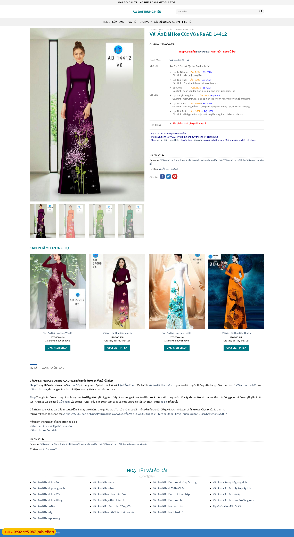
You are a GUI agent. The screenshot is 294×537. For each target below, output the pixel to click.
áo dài (164, 401)
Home (106, 22)
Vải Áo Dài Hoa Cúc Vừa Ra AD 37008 (123, 332)
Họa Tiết (132, 22)
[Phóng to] (34, 197)
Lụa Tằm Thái (126, 384)
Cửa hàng (118, 22)
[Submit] (261, 11)
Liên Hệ (186, 22)
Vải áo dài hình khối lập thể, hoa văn (51, 426)
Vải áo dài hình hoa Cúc (47, 494)
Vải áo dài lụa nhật (191, 160)
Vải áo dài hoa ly (42, 512)
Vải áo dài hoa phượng (46, 518)
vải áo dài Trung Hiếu (168, 139)
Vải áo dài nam (38, 389)
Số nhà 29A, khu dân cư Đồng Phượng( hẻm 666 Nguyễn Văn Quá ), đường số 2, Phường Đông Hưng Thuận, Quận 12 (131, 413)
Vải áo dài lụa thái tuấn (234, 160)
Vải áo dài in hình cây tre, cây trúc (232, 488)
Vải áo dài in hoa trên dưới (168, 512)
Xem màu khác (57, 348)
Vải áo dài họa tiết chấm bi (108, 500)
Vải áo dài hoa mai (103, 482)
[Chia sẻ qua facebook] (162, 176)
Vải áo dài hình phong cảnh (49, 488)
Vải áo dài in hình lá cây (226, 494)
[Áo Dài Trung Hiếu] (147, 11)
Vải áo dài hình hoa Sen (46, 482)
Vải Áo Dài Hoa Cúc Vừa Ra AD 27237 (63, 332)
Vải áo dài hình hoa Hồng (47, 500)
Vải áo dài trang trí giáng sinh (230, 482)
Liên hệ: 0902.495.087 (214, 413)
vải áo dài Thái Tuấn (161, 384)
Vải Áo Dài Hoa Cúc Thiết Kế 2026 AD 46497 (186, 332)
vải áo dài (197, 139)
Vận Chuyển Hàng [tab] (53, 367)
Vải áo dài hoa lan (103, 488)
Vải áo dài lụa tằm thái (180, 29)
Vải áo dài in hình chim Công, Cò (111, 506)
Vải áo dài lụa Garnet (170, 160)
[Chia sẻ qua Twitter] (168, 176)
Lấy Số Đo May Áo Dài (167, 22)
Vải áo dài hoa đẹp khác (43, 430)
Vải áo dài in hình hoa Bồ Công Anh (233, 500)
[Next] (138, 115)
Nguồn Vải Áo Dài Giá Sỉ (227, 506)
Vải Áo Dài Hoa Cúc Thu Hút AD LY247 (243, 332)
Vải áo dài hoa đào (44, 506)
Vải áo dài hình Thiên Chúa (168, 488)
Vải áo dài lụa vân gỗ (136, 444)
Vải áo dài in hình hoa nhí (167, 500)
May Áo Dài (203, 51)
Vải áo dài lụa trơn (247, 384)
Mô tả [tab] (33, 367)
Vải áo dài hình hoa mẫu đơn (110, 494)
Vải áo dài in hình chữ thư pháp (171, 494)
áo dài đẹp (74, 384)
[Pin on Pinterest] (174, 176)
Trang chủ (156, 29)
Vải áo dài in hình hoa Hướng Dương (175, 482)
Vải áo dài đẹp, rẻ (179, 59)
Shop (33, 384)
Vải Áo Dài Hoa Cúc (168, 169)
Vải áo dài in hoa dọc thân (168, 506)
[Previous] (36, 115)
